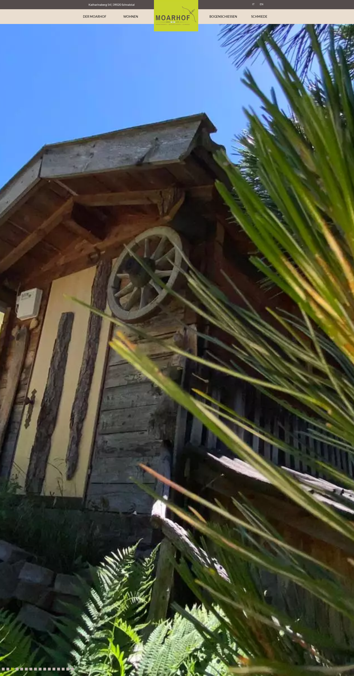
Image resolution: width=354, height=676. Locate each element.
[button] (177, 338)
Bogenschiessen (223, 16)
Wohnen (130, 16)
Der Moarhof (94, 16)
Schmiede (259, 16)
